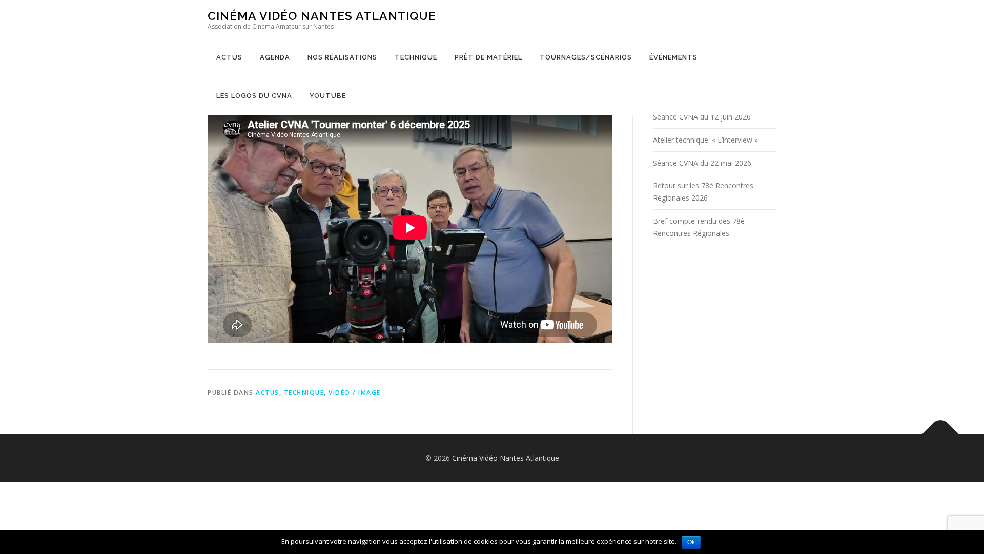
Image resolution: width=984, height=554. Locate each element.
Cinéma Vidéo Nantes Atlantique (322, 16)
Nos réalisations (342, 57)
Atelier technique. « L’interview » (705, 140)
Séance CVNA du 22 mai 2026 (702, 163)
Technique (416, 57)
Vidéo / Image (355, 392)
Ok (691, 542)
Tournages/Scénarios (586, 57)
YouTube (328, 96)
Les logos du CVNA (254, 96)
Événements (673, 57)
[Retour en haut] (940, 434)
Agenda (275, 57)
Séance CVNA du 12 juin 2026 (702, 117)
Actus (229, 57)
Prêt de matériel (488, 57)
